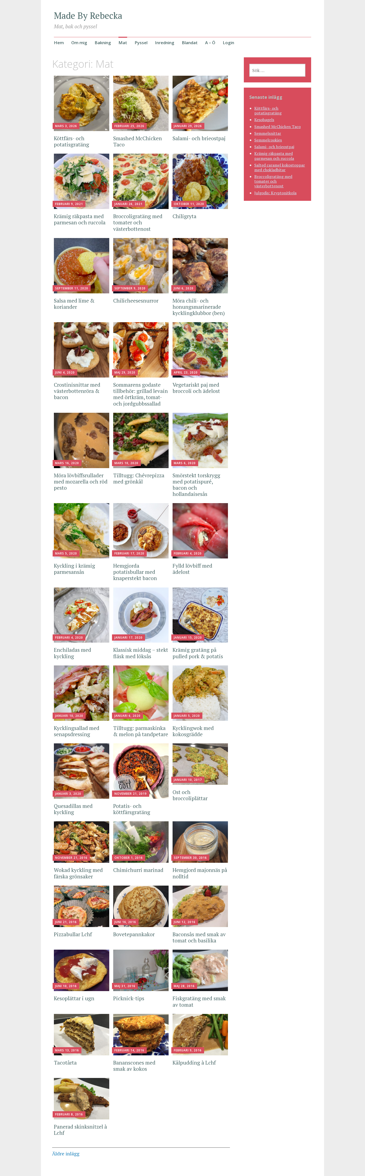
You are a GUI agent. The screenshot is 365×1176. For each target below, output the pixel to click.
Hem (59, 42)
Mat (122, 42)
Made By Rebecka (88, 15)
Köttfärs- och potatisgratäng (71, 141)
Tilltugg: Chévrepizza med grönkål (138, 478)
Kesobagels (264, 119)
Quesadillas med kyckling (73, 809)
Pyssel (141, 42)
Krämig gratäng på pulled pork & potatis (198, 652)
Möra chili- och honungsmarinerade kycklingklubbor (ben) (199, 306)
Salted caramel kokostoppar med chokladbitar (279, 167)
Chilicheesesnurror (135, 300)
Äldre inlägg (65, 1153)
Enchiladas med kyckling (72, 652)
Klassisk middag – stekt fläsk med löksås (140, 652)
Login (228, 42)
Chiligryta (184, 216)
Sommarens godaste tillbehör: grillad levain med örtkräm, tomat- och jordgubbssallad (140, 394)
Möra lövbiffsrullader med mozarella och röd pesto (81, 481)
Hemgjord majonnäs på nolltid (200, 873)
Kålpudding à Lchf (195, 1062)
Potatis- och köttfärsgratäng (131, 809)
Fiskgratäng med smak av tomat (199, 1001)
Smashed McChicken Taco (137, 141)
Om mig (79, 42)
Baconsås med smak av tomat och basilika (199, 937)
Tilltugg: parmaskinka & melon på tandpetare (140, 731)
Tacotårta (65, 1062)
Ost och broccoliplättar (191, 795)
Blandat (190, 42)
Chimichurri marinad (139, 869)
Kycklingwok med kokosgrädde (193, 731)
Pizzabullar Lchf (73, 934)
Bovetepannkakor (134, 934)
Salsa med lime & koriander (74, 303)
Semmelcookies (268, 140)
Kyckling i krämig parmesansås (74, 568)
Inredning (164, 42)
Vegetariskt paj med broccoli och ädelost (196, 387)
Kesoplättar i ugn (74, 998)
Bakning (103, 42)
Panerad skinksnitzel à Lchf (80, 1129)
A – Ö (210, 42)
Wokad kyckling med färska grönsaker (78, 873)
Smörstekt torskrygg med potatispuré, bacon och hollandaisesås (196, 485)
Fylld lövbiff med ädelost (192, 568)
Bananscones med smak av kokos (134, 1065)
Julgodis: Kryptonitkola (275, 193)
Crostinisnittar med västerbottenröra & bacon (77, 391)
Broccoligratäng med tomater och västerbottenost (137, 222)
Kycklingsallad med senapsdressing (76, 731)
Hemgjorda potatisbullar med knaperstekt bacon (135, 572)
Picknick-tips (128, 998)
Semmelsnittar (267, 133)
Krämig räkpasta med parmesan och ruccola (80, 219)
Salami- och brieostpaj (199, 138)
